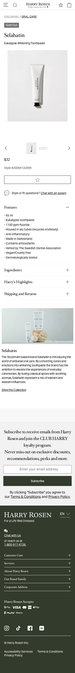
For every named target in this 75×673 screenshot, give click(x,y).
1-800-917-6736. (15, 544)
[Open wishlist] (61, 5)
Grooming (11, 16)
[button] (5, 5)
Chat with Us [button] (12, 535)
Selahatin (14, 35)
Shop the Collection (14, 390)
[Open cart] (69, 5)
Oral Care (29, 16)
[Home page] (37, 5)
